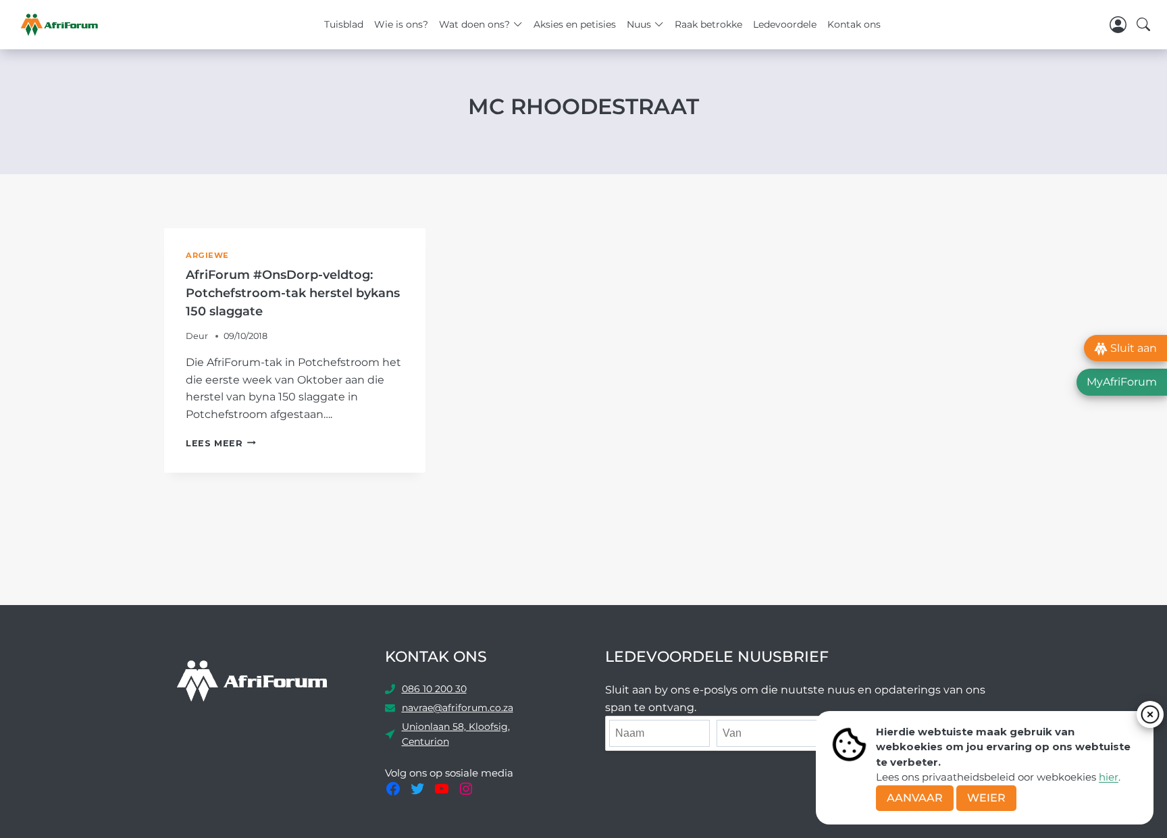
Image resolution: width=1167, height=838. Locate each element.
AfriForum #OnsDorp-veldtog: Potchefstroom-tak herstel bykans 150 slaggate (293, 293)
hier (1108, 776)
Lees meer (221, 443)
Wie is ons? (401, 24)
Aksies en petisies (575, 24)
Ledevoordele (784, 24)
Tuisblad (343, 24)
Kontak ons (854, 24)
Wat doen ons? (474, 24)
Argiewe (207, 255)
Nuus (639, 24)
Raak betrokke (708, 24)
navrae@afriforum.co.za (457, 708)
